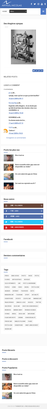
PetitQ (37, 275)
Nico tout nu (19, 155)
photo (24, 275)
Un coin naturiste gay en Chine (26, 174)
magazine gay (9, 294)
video (20, 287)
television (24, 291)
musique (27, 279)
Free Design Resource (32, 406)
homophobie (9, 298)
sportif (18, 298)
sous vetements (10, 283)
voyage (7, 313)
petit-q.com (35, 287)
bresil (14, 313)
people (7, 287)
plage (30, 321)
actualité (35, 294)
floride (7, 279)
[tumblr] (45, 4)
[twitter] (34, 4)
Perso (7, 275)
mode (30, 275)
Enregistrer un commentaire (16, 138)
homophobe (19, 325)
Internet (15, 291)
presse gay (8, 321)
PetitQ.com (8, 325)
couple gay (27, 298)
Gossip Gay (13, 103)
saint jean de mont (31, 325)
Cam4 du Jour (20, 302)
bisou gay (22, 313)
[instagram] (38, 4)
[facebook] (31, 4)
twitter (38, 302)
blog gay (17, 306)
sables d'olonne (20, 321)
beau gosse (15, 275)
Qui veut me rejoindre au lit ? (25, 183)
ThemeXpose (19, 406)
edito (32, 291)
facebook (8, 310)
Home (4, 11)
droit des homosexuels (30, 306)
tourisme (19, 294)
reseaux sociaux (30, 310)
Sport (27, 294)
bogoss (30, 302)
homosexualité (30, 317)
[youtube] (42, 4)
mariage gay (37, 298)
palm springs (9, 302)
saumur (7, 291)
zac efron (8, 306)
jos (10, 93)
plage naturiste (10, 317)
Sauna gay (8, 329)
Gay (19, 283)
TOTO (11, 127)
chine (14, 287)
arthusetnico (16, 279)
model (27, 287)
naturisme (31, 313)
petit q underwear (29, 283)
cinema (20, 317)
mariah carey (18, 310)
